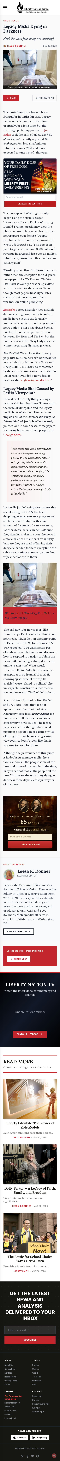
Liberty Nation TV (12, 1403)
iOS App (36, 1408)
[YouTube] (32, 1456)
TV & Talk (36, 1377)
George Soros (12, 435)
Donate (35, 1400)
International (10, 1418)
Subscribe (30, 1339)
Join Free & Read (30, 844)
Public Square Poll (40, 1404)
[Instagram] (37, 1456)
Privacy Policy (10, 1380)
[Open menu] (5, 7)
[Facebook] (27, 1456)
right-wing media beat (35, 380)
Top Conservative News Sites (13, 1397)
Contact (8, 1373)
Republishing (10, 1377)
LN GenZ (8, 1414)
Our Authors (9, 1369)
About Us (8, 1365)
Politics (35, 1365)
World (35, 1373)
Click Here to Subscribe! (30, 204)
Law (34, 1384)
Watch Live (9, 1406)
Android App (38, 1411)
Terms (7, 1384)
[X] (22, 1456)
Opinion (35, 1369)
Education (36, 1380)
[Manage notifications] (54, 1455)
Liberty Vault (10, 1410)
